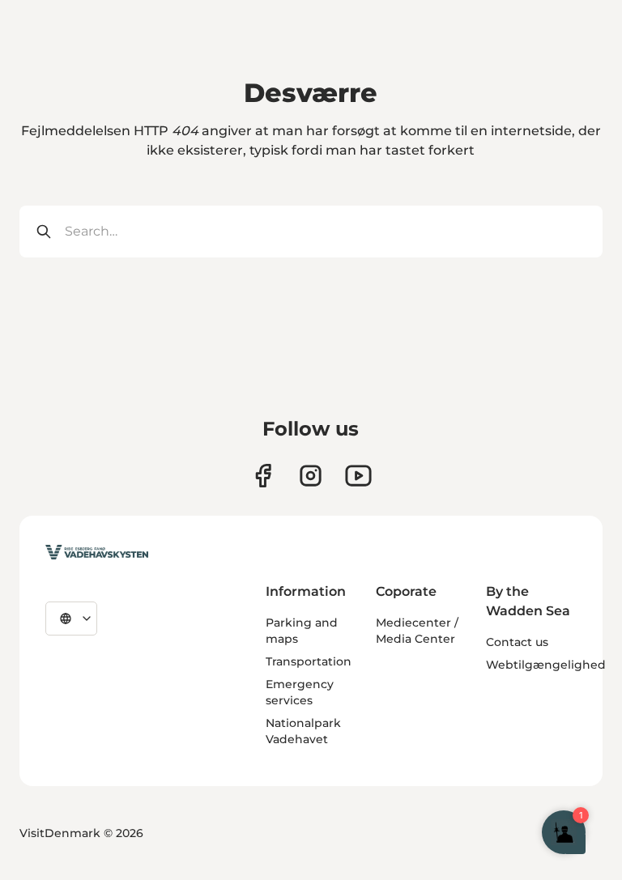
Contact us (517, 642)
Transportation (308, 661)
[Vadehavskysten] (96, 552)
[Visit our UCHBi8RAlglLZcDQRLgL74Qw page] (358, 475)
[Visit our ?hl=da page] (310, 475)
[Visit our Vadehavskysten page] (263, 475)
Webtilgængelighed (546, 664)
